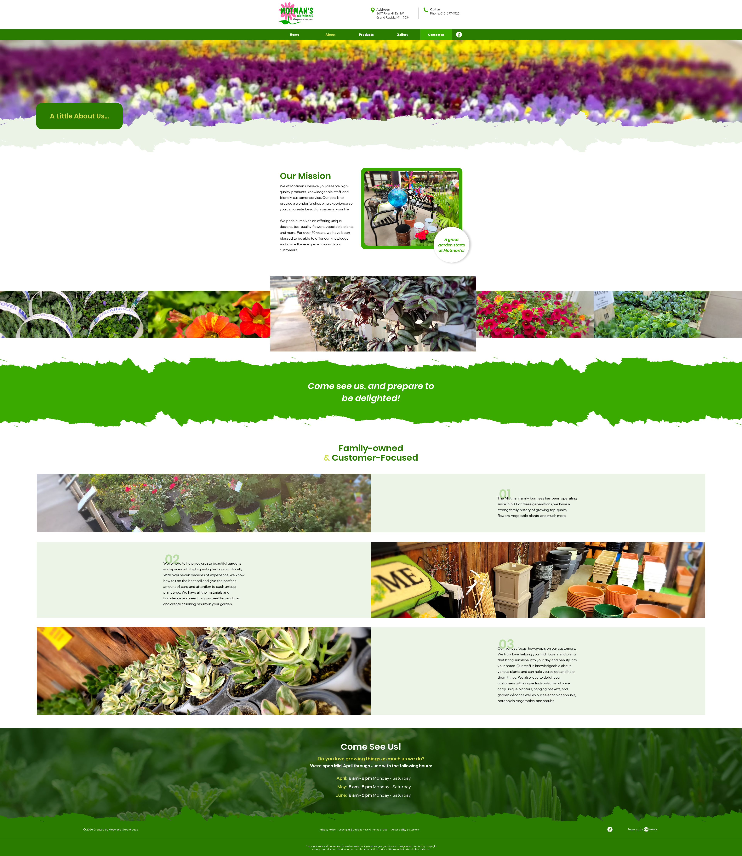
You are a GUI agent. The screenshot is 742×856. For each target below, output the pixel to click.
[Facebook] (459, 34)
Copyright (344, 829)
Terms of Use (380, 829)
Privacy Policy (328, 829)
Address (383, 9)
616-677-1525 (449, 13)
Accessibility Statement (405, 829)
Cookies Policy (361, 829)
